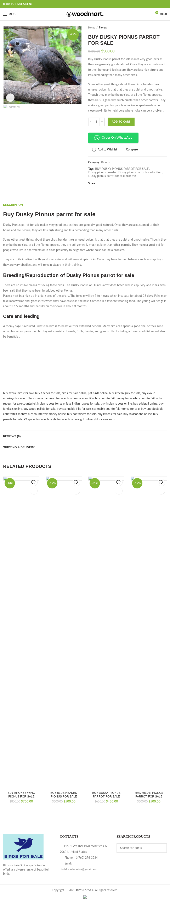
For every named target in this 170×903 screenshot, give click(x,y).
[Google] (111, 183)
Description (13, 204)
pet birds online (98, 393)
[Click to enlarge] (10, 97)
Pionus (103, 27)
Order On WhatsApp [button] (117, 137)
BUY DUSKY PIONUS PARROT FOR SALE (122, 169)
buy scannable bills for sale (74, 408)
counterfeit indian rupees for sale (43, 403)
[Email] (116, 183)
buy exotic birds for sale (18, 393)
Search (161, 848)
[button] (33, 490)
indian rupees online (119, 403)
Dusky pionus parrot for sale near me (112, 176)
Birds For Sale (85, 890)
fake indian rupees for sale (82, 403)
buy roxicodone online (137, 414)
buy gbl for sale (57, 419)
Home (91, 27)
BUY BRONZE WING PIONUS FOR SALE (21, 794)
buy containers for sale (81, 414)
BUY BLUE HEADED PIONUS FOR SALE (63, 794)
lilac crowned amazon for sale (47, 398)
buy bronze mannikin (80, 398)
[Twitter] (105, 183)
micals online (14, 408)
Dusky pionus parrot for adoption (140, 172)
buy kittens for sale (110, 414)
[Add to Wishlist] (33, 482)
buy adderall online (145, 403)
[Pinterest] (121, 183)
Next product (165, 28)
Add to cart (121, 121)
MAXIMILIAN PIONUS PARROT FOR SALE (149, 794)
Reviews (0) (12, 436)
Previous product (156, 28)
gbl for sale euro (104, 419)
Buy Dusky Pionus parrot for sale (49, 214)
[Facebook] (100, 183)
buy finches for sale (47, 393)
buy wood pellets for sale (39, 408)
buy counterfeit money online (47, 414)
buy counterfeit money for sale (115, 398)
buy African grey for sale (124, 393)
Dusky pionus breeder (102, 172)
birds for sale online (74, 393)
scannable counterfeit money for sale (116, 408)
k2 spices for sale (35, 419)
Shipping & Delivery (19, 447)
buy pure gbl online (80, 419)
